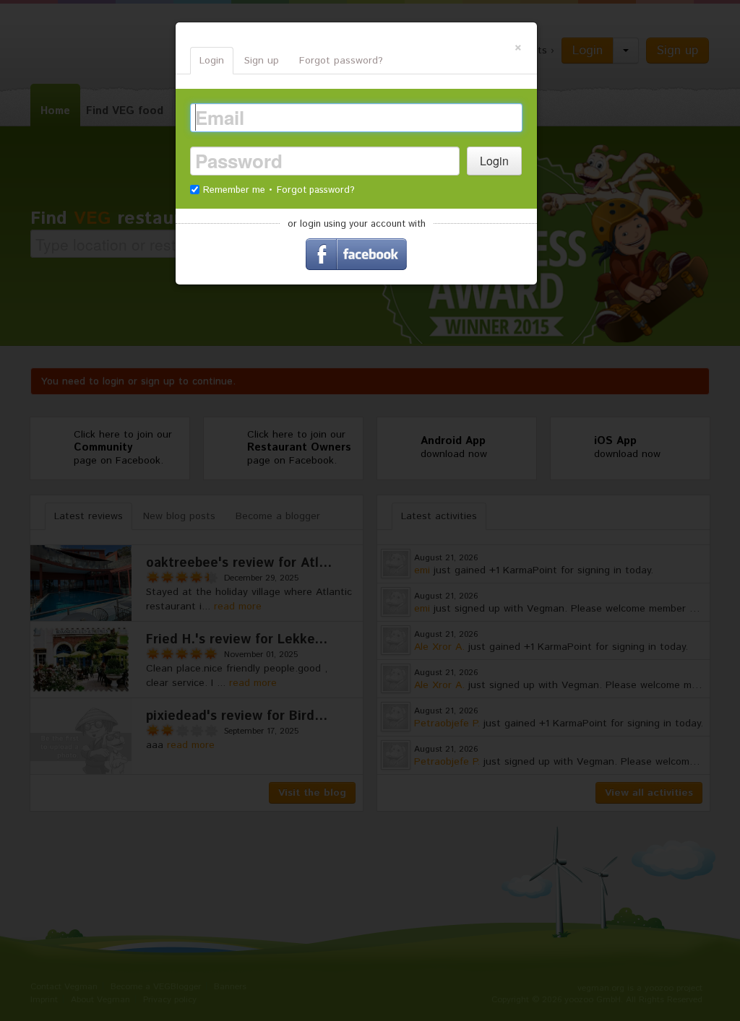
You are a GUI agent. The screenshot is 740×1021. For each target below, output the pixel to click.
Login (211, 60)
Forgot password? (341, 60)
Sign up (261, 60)
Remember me (235, 190)
